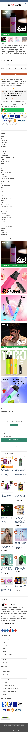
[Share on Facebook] (5, 123)
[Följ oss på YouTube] (15, 630)
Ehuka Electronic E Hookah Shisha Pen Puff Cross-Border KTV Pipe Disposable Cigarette (21, 587)
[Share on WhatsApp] (2, 123)
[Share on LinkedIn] (15, 123)
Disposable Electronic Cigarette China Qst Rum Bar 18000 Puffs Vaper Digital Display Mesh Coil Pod (20, 496)
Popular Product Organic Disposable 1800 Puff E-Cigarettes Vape (6, 495)
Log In (14, 425)
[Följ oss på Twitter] (7, 630)
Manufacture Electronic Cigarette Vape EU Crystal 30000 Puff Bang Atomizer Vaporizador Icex (7, 547)
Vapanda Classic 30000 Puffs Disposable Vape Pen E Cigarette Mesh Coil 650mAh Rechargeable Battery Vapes (7, 472)
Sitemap (16, 727)
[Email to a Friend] (10, 123)
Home (2, 43)
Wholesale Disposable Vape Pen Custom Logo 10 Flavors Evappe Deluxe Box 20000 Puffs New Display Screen (7, 570)
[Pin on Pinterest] (13, 123)
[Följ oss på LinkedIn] (13, 630)
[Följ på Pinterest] (10, 630)
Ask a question (14, 439)
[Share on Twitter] (7, 123)
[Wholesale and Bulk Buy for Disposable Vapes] (14, 5)
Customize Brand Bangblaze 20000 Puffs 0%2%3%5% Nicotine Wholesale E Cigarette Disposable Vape (6, 589)
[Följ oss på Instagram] (5, 630)
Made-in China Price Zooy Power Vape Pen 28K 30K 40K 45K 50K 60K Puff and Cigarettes (7, 519)
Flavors (2, 68)
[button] (2, 4)
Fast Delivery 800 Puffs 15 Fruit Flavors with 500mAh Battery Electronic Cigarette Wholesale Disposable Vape (21, 545)
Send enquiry (14, 74)
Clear (25, 61)
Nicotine (3, 64)
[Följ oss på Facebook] (2, 630)
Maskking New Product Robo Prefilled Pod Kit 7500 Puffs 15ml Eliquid (20, 568)
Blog (11, 727)
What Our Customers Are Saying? (16, 113)
